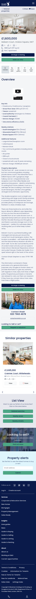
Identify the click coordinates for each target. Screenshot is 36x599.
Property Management (9, 511)
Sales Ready (5, 515)
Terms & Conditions (8, 568)
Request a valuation (18, 327)
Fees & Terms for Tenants (10, 575)
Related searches (18, 411)
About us (4, 552)
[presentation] (5, 69)
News (3, 528)
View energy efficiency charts (13, 122)
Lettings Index (18, 582)
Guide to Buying (7, 532)
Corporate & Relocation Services (13, 501)
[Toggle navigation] (33, 3)
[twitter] (19, 485)
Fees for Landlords (8, 578)
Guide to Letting (7, 539)
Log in (3, 490)
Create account (15, 490)
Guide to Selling (7, 535)
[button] (2, 24)
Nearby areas (18, 416)
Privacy (21, 568)
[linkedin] (24, 485)
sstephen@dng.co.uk (18, 318)
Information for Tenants (19, 571)
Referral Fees (23, 578)
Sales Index (5, 582)
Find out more (18, 444)
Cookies (4, 571)
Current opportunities (9, 559)
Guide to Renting (7, 542)
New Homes (5, 504)
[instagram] (28, 485)
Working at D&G (7, 555)
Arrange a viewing (18, 55)
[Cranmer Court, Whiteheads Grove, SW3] (18, 353)
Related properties (5, 10)
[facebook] (14, 485)
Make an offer (18, 60)
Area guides (5, 524)
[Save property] (31, 9)
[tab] (5, 69)
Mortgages (5, 508)
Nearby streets (18, 421)
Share (26, 9)
